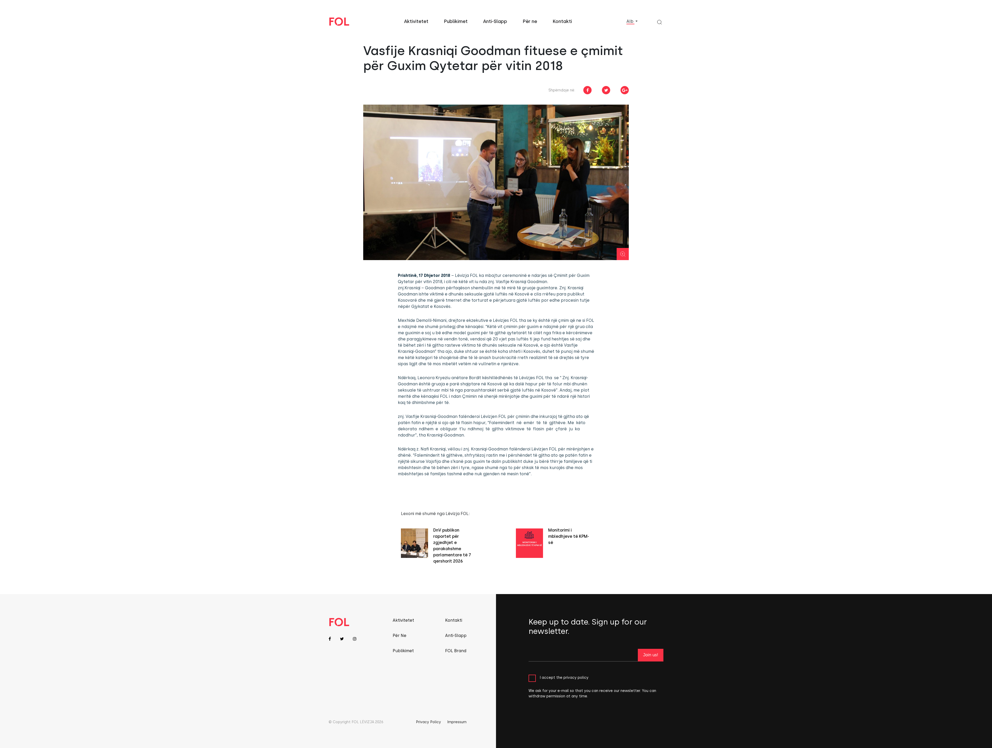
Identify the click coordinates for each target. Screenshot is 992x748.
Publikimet (456, 21)
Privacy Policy (428, 722)
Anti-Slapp (495, 21)
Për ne (530, 21)
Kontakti (562, 21)
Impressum (457, 722)
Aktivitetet (416, 21)
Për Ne (399, 635)
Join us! (650, 654)
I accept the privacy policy (564, 677)
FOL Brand (455, 650)
